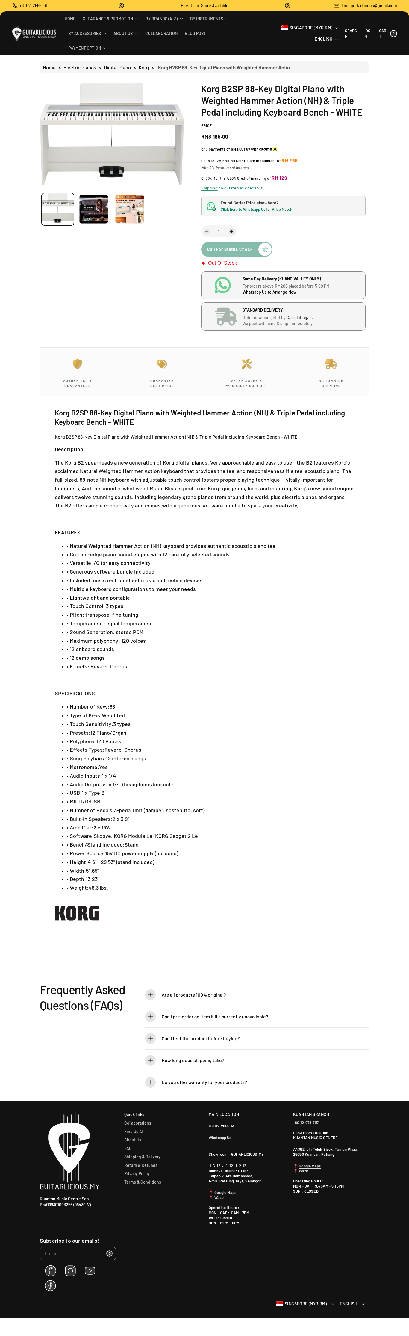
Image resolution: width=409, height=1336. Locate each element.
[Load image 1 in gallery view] (57, 209)
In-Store (203, 5)
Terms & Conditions (142, 1182)
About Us (132, 1139)
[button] (121, 5)
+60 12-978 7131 (306, 1122)
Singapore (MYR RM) (311, 27)
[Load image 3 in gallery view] (129, 209)
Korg (144, 67)
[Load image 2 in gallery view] (93, 209)
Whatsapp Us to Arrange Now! (270, 292)
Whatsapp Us (220, 1137)
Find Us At (133, 1131)
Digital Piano (117, 67)
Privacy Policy (137, 1173)
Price (206, 125)
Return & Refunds (140, 1165)
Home (49, 67)
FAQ (127, 1148)
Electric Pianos (79, 67)
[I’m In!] (109, 1253)
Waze (219, 1197)
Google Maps (224, 1192)
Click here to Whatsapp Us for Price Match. (257, 209)
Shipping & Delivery (142, 1156)
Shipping (209, 188)
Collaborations (137, 1123)
